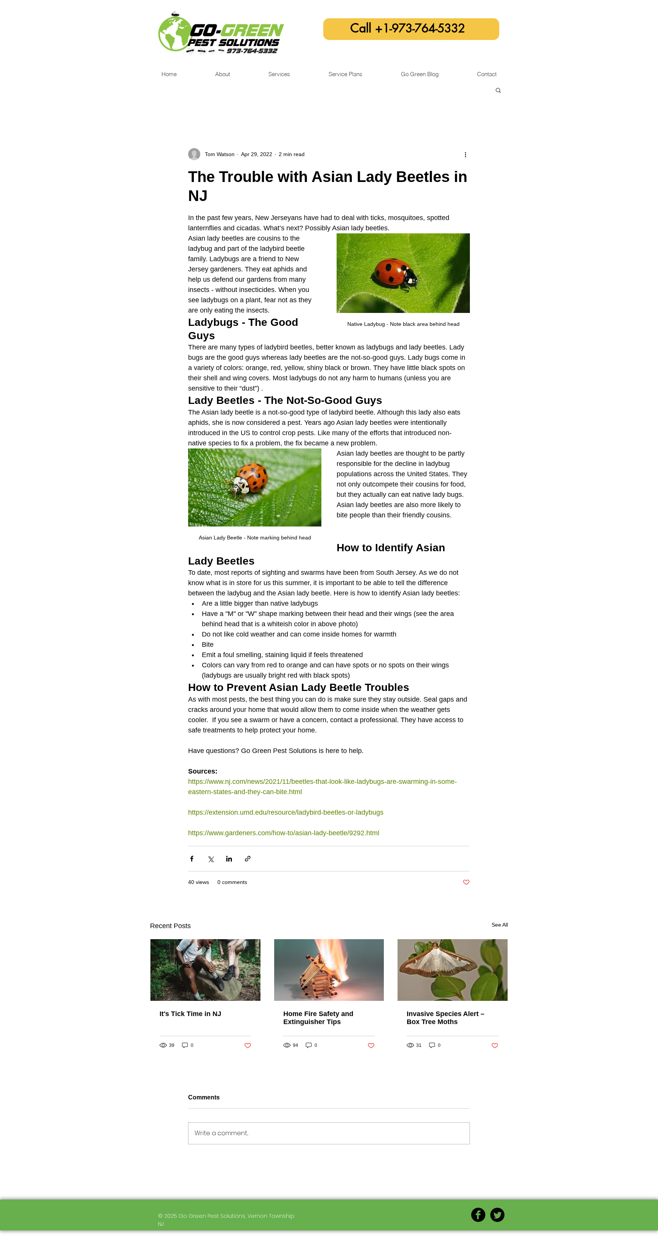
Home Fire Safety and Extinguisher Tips (318, 1018)
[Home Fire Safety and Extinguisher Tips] (329, 970)
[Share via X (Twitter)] (210, 858)
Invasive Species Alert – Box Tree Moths (445, 1018)
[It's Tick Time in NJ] (205, 970)
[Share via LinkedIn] (229, 858)
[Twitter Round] (497, 1215)
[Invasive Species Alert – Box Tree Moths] (453, 970)
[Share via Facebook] (191, 858)
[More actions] (465, 154)
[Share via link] (247, 858)
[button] (498, 90)
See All (500, 925)
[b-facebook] (478, 1215)
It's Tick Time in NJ (190, 1014)
